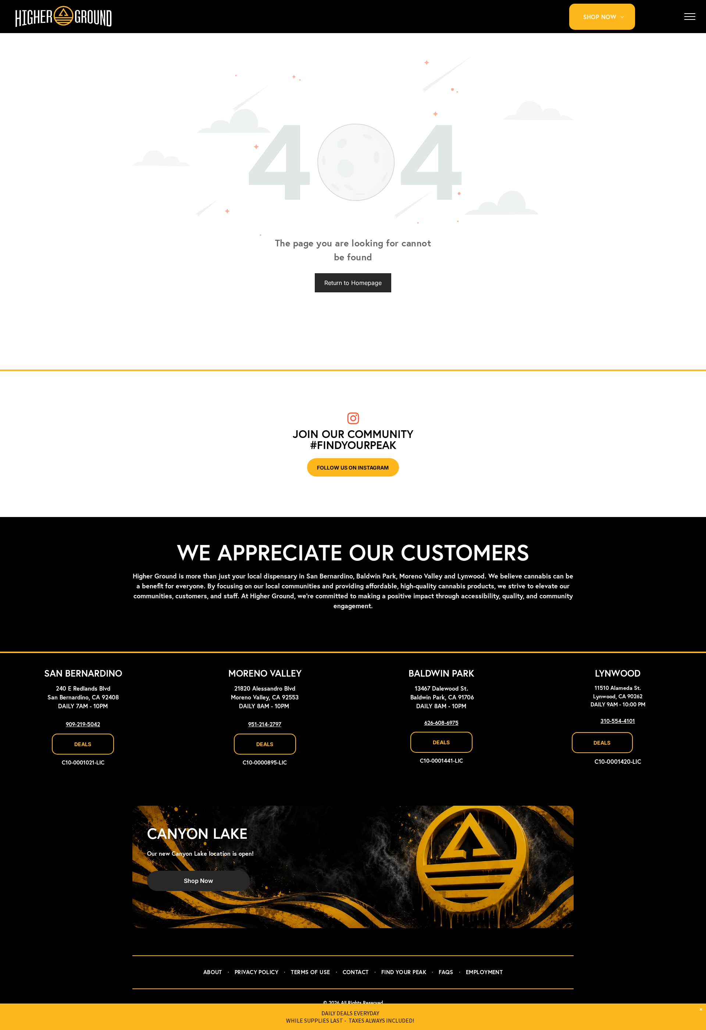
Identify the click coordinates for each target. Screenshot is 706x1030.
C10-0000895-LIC (265, 763)
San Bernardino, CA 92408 (83, 698)
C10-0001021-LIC (83, 763)
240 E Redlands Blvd (83, 689)
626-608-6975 (441, 723)
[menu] (689, 16)
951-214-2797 (264, 724)
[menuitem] (606, 16)
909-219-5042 (83, 724)
